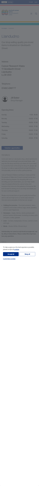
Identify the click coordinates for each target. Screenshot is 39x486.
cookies (16, 249)
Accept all (11, 254)
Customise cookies (9, 259)
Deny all (27, 254)
